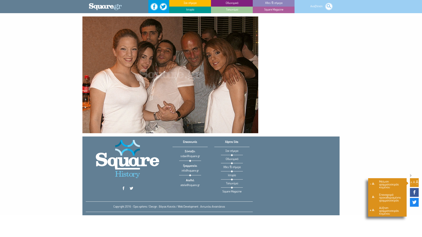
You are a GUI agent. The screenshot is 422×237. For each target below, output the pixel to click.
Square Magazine (232, 191)
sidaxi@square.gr (190, 156)
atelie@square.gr (190, 185)
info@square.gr (190, 170)
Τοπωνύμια (232, 183)
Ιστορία (232, 175)
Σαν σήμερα (232, 151)
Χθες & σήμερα (232, 167)
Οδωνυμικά (232, 159)
